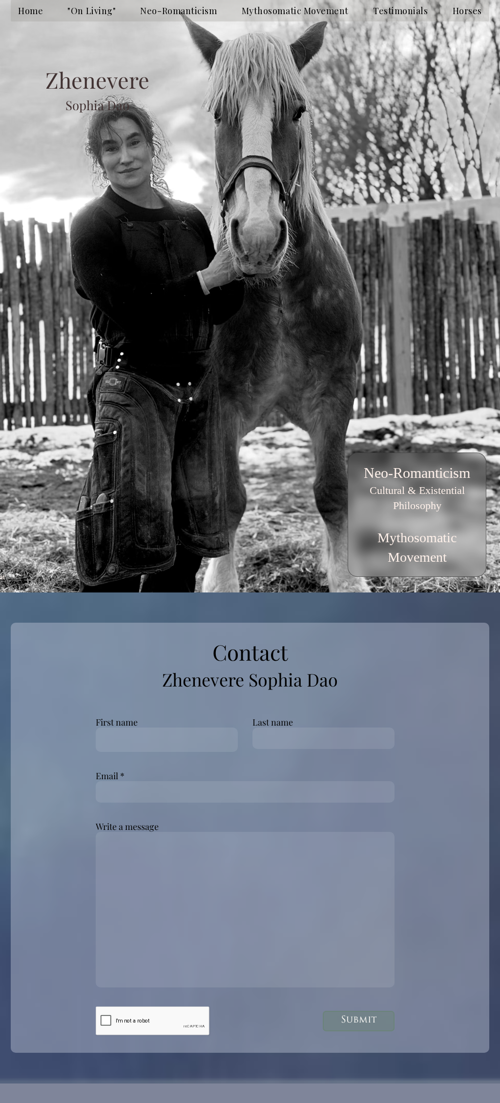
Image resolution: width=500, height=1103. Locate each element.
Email (107, 775)
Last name (272, 722)
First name (117, 722)
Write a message (127, 826)
